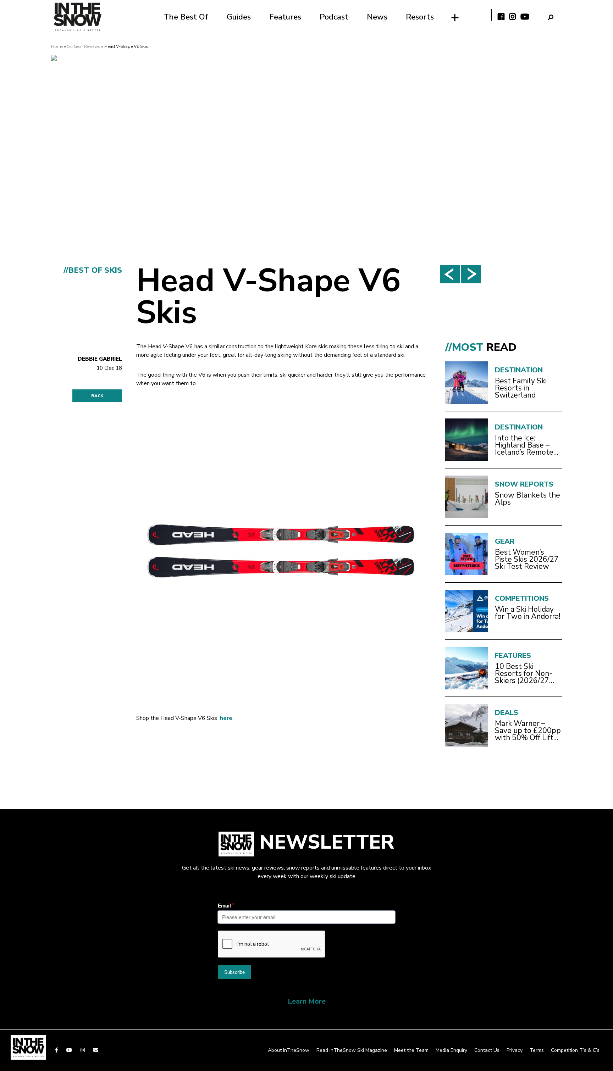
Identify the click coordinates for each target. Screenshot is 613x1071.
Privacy (515, 1050)
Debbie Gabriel (100, 358)
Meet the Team (411, 1050)
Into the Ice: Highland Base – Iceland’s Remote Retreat (524, 445)
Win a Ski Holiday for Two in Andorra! (527, 613)
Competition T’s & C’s (575, 1050)
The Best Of (186, 17)
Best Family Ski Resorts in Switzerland (521, 388)
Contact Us (486, 1050)
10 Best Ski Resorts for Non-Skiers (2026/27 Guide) (524, 673)
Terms (537, 1050)
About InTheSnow (288, 1050)
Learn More (307, 1001)
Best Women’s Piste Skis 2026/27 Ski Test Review (527, 559)
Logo (77, 17)
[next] (471, 274)
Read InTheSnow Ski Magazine (351, 1050)
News (377, 17)
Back (97, 396)
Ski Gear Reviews (83, 46)
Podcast (334, 17)
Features (285, 17)
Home (57, 46)
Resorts (420, 17)
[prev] (450, 274)
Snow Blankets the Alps (527, 499)
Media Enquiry (451, 1050)
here (226, 718)
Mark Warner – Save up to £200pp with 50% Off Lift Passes (528, 730)
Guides (239, 17)
